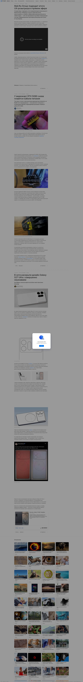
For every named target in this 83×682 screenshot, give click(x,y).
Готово (41, 345)
